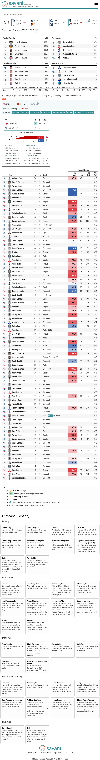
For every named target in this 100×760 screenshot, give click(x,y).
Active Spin (56, 644)
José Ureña (68, 83)
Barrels (54, 528)
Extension (5, 661)
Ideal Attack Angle (9, 601)
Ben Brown (68, 71)
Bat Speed (6, 584)
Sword (15, 499)
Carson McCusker (70, 54)
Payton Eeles (68, 42)
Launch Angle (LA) (34, 528)
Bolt (28, 728)
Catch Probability (58, 700)
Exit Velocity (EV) (8, 528)
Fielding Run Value (34, 700)
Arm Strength (32, 683)
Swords (30, 620)
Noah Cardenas (69, 50)
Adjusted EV (31, 558)
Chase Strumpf (17, 190)
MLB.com (69, 752)
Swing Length (57, 584)
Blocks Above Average (85, 700)
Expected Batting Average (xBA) (61, 542)
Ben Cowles (16, 198)
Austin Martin (17, 233)
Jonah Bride (16, 225)
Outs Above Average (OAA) (12, 700)
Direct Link (6, 109)
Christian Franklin (19, 213)
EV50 (4, 558)
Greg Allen (19, 54)
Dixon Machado (18, 217)
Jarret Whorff (69, 75)
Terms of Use (32, 752)
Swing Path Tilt (58, 601)
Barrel (16, 494)
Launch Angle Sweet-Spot (11, 541)
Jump (79, 683)
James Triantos (21, 58)
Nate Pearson (20, 67)
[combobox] (50, 14)
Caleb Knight (17, 240)
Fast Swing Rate (33, 584)
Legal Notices (58, 752)
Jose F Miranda (21, 42)
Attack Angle (82, 584)
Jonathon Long (21, 50)
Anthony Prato (17, 178)
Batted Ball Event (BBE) (35, 541)
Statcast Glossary (15, 515)
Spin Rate (80, 644)
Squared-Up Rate (83, 601)
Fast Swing (17, 496)
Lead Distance (57, 683)
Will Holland (16, 264)
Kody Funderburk (70, 79)
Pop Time (5, 683)
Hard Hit (16, 491)
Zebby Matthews (21, 71)
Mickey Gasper (17, 229)
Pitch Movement (33, 644)
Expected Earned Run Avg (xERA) (37, 662)
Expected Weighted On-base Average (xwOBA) (86, 542)
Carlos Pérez (20, 46)
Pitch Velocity (7, 644)
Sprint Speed (7, 728)
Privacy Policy (45, 752)
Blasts (4, 620)
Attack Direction (33, 601)
